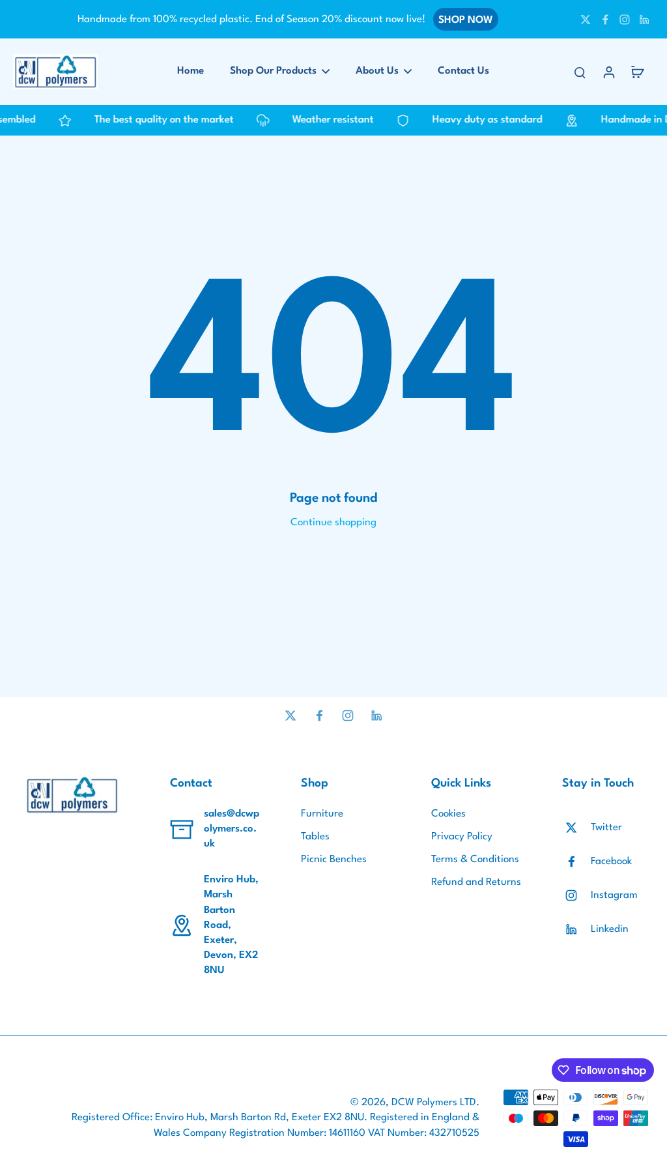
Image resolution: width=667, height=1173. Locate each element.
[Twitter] (585, 19)
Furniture (322, 814)
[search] (579, 72)
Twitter (606, 827)
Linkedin (610, 929)
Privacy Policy (461, 837)
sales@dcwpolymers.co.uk (231, 829)
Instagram (614, 895)
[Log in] (608, 71)
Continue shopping (333, 522)
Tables (315, 837)
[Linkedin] (644, 19)
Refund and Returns (476, 882)
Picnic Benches (334, 859)
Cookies (448, 814)
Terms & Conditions (475, 859)
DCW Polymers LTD (433, 1102)
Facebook (611, 861)
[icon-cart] (637, 72)
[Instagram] (624, 19)
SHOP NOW (465, 20)
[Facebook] (605, 19)
